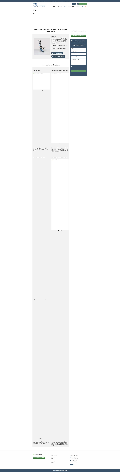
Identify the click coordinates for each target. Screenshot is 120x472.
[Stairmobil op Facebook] (73, 4)
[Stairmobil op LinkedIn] (73, 464)
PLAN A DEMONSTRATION (58, 53)
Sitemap (59, 470)
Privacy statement (65, 470)
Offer (52, 458)
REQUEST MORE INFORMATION (59, 56)
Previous (32, 81)
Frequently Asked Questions (56, 461)
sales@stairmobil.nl (74, 460)
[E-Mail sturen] (75, 4)
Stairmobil (53, 457)
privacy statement (79, 66)
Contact (52, 462)
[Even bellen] (78, 4)
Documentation (54, 459)
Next (51, 81)
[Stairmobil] (39, 6)
